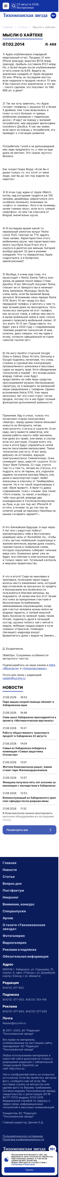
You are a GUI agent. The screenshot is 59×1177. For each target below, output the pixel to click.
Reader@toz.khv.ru (14, 1023)
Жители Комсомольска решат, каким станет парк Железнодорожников (27, 768)
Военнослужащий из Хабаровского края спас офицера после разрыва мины (29, 799)
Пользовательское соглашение (23, 1136)
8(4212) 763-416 (36, 999)
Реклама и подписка (19, 950)
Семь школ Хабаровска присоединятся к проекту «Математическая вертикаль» (29, 719)
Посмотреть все (31, 830)
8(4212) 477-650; (13, 1011)
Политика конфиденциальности (23, 1139)
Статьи (23, 27)
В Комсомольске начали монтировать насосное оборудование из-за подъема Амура (28, 816)
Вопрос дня (12, 884)
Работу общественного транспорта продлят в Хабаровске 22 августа (26, 734)
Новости (10, 870)
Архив (8, 918)
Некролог (11, 897)
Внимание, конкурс (18, 904)
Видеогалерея (14, 943)
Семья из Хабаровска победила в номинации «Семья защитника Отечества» (24, 751)
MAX (52, 665)
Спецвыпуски (14, 911)
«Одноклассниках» (34, 668)
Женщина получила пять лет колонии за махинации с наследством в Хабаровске (29, 784)
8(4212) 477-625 (13, 987)
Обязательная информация (26, 956)
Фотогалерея (14, 936)
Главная (8, 27)
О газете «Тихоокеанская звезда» (24, 927)
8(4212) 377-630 (36, 1011)
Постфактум (13, 890)
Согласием (16, 1164)
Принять (30, 1170)
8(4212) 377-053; (13, 999)
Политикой (29, 1164)
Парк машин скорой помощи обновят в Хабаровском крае (28, 703)
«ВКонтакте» (11, 668)
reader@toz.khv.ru (14, 678)
